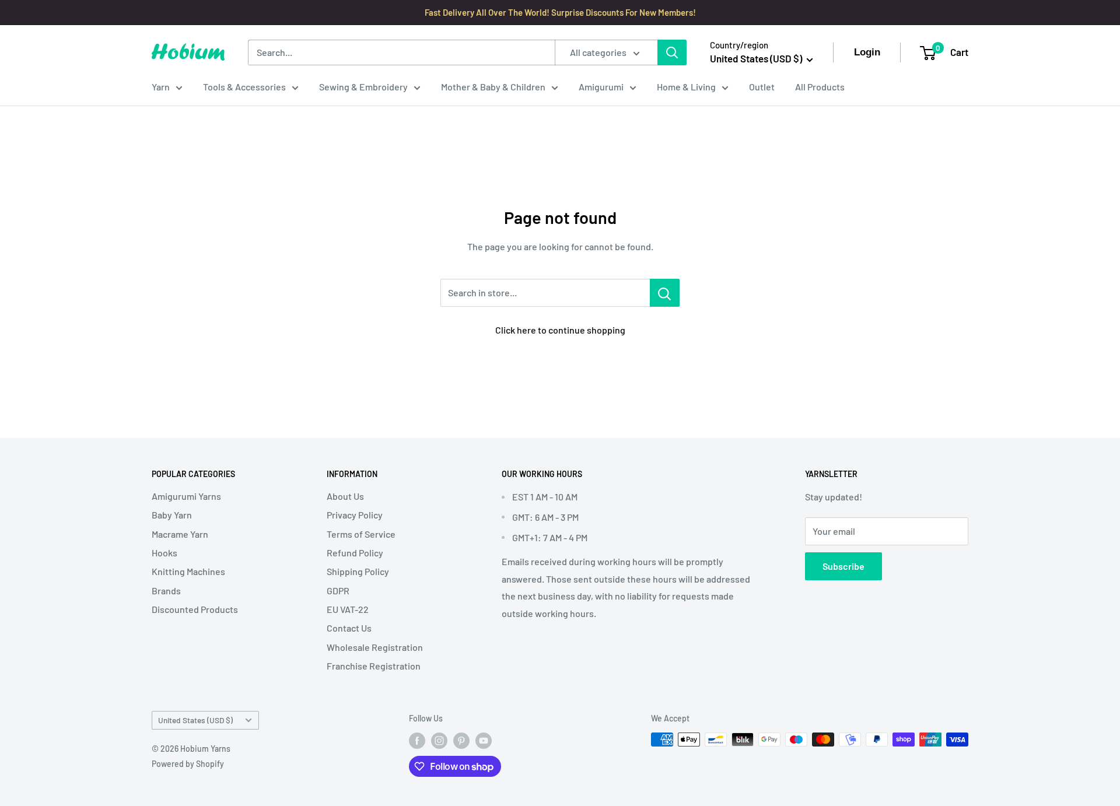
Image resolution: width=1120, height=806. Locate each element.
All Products (820, 86)
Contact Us (349, 627)
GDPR (338, 590)
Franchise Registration (374, 665)
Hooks (164, 552)
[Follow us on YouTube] (483, 741)
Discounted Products (195, 609)
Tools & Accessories (244, 86)
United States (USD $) (195, 720)
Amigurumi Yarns (186, 496)
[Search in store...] (665, 293)
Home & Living (686, 86)
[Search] (672, 52)
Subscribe (843, 566)
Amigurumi (601, 86)
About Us (345, 496)
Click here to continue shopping (560, 329)
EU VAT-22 (348, 609)
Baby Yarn (172, 514)
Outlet (762, 86)
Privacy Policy (355, 514)
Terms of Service (361, 533)
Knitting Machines (188, 571)
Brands (166, 590)
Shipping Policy (358, 571)
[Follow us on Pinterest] (461, 741)
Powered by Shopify (188, 764)
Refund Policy (355, 552)
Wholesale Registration (375, 647)
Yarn (161, 86)
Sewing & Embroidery (363, 86)
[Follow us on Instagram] (439, 741)
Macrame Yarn (180, 533)
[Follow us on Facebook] (417, 741)
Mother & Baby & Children (493, 86)
